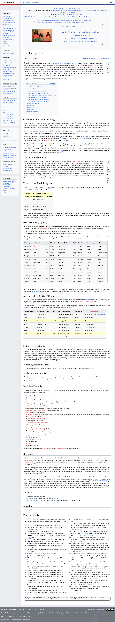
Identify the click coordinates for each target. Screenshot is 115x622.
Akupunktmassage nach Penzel (35, 410)
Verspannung (89, 302)
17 (105, 290)
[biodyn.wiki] (92, 10)
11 (52, 188)
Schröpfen (29, 406)
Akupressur (58, 71)
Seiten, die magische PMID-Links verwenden (9, 183)
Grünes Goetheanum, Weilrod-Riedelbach (80, 39)
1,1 (31, 518)
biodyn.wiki (100, 10)
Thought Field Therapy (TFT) (36, 418)
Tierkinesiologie (62, 448)
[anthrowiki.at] (55, 10)
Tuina (27, 412)
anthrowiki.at (65, 10)
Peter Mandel (41, 435)
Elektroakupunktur (31, 425)
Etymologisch (28, 131)
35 (105, 486)
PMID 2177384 (88, 570)
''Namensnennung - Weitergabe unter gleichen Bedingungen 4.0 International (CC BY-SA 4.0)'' (57, 613)
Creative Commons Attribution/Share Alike (39, 599)
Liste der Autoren (66, 599)
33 (104, 480)
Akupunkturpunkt (49, 140)
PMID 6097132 (80, 529)
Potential (88, 299)
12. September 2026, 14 (80, 36)
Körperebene (94, 311)
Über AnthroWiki (16, 619)
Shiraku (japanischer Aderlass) (35, 429)
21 (25, 340)
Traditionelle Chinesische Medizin (9, 187)
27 (90, 480)
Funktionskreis (91, 65)
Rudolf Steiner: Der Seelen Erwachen (80, 32)
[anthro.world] (74, 10)
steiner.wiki (71, 12)
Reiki (4, 190)
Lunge (35, 246)
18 (99, 299)
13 (79, 238)
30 (97, 480)
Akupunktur (47, 71)
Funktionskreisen (78, 161)
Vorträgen (79, 14)
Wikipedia (57, 498)
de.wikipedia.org (92, 597)
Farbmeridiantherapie (33, 433)
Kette (43, 131)
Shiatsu (28, 402)
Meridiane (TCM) (69, 597)
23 (30, 380)
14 (25, 285)
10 (50, 188)
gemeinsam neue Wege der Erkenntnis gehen (67, 8)
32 (101, 480)
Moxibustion (29, 398)
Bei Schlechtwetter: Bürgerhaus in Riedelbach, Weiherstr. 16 (80, 41)
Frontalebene (100, 314)
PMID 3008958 (88, 535)
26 (42, 473)
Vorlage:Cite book (31, 510)
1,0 (29, 518)
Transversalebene (90, 327)
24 (34, 463)
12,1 (32, 553)
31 (99, 480)
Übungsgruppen (70, 14)
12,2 (35, 553)
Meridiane (35, 133)
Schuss (76, 131)
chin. (33, 123)
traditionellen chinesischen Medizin (66, 63)
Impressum (26, 619)
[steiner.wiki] (63, 12)
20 (73, 306)
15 (100, 290)
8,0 (29, 539)
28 (92, 480)
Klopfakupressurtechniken (34, 414)
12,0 (29, 553)
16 (102, 290)
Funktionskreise (42, 228)
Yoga (4, 192)
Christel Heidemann (49, 433)
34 (106, 480)
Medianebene (35, 291)
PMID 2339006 (87, 584)
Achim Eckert (28, 460)
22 (58, 359)
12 (48, 217)
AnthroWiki (10, 2)
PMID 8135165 (92, 578)
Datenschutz (5, 619)
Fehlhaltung (80, 302)
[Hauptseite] (10, 7)
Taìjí (74, 243)
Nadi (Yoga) (29, 500)
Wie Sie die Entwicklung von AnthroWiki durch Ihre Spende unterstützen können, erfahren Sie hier (57, 17)
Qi (27, 65)
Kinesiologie (47, 448)
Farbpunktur (29, 435)
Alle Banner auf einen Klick (67, 26)
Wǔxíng (27, 243)
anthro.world (83, 10)
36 (107, 486)
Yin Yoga (28, 443)
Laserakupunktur (31, 427)
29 (94, 480)
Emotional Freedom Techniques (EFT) (39, 423)
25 (35, 469)
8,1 (31, 539)
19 (98, 301)
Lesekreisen (60, 14)
